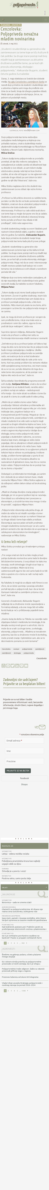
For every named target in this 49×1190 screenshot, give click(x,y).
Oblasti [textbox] (5, 887)
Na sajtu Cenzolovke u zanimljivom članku (26, 82)
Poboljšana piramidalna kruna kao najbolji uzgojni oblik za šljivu (21, 861)
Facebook (24, 778)
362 (23, 943)
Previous (2, 943)
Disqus (24, 784)
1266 (24, 991)
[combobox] (24, 887)
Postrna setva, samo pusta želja (16, 877)
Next (26, 943)
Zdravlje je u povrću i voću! (14, 870)
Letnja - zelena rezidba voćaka (15, 852)
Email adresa (14, 740)
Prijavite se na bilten (18, 771)
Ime (9, 751)
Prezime (11, 761)
